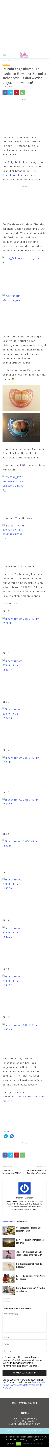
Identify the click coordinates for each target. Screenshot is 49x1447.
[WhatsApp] (22, 92)
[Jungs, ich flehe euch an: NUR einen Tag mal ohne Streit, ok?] (9, 1254)
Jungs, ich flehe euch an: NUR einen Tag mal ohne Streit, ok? (29, 1253)
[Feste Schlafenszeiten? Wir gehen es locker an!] (9, 1290)
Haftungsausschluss (25, 1431)
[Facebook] (5, 92)
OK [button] (18, 1443)
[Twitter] (10, 92)
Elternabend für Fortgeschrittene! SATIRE (12, 1171)
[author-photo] (24, 1194)
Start (4, 61)
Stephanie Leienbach (24, 1197)
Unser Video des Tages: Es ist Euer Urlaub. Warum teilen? (35, 1171)
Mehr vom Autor (22, 1221)
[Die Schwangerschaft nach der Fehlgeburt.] (9, 1266)
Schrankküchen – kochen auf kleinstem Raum (28, 1229)
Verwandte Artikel (9, 1221)
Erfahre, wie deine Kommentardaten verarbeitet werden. (24, 1385)
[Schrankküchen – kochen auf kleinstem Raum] (9, 1230)
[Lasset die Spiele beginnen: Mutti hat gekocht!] (9, 1278)
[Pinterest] (16, 92)
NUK (15, 145)
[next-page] (8, 1300)
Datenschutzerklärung (32, 1443)
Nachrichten (12, 61)
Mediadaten (38, 1431)
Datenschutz (11, 1431)
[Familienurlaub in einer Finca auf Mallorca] (9, 1242)
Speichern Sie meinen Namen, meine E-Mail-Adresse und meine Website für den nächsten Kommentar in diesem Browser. (22, 1361)
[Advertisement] (24, 25)
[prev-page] (4, 1300)
